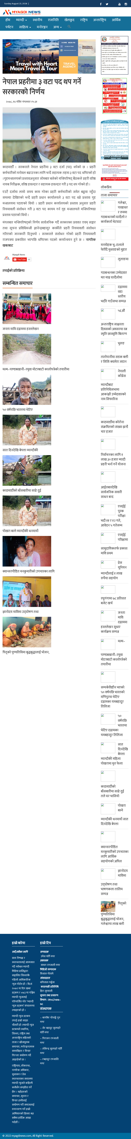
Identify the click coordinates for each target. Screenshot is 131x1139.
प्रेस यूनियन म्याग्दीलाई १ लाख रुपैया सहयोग (114, 570)
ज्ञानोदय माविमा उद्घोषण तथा (21, 612)
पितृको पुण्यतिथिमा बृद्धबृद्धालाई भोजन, (26, 652)
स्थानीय (37, 20)
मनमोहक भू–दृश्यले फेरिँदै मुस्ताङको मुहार (114, 247)
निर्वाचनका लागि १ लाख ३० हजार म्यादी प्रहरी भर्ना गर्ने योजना (113, 459)
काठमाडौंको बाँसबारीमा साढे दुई (22, 491)
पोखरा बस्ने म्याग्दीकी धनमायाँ (20, 531)
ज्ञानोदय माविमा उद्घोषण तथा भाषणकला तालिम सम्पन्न (114, 882)
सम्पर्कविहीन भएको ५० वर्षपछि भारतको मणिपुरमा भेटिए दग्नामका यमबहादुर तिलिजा (113, 697)
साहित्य (24, 27)
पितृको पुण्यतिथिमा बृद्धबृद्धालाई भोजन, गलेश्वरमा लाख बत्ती (113, 914)
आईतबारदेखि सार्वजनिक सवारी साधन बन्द (111, 492)
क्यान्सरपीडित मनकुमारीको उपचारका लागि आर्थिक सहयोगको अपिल (114, 854)
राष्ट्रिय (84, 20)
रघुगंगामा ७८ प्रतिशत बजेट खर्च (113, 601)
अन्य (56, 27)
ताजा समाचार (109, 195)
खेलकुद (69, 20)
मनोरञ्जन (42, 27)
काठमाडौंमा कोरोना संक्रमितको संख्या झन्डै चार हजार (114, 427)
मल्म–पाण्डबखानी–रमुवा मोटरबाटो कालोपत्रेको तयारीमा (36, 369)
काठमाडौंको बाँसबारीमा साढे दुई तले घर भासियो (112, 791)
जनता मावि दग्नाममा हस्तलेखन (21, 329)
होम (7, 20)
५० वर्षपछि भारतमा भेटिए (18, 410)
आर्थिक (116, 20)
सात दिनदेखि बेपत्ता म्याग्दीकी (20, 450)
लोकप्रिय (106, 187)
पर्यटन (9, 27)
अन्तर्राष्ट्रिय (99, 20)
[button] (69, 27)
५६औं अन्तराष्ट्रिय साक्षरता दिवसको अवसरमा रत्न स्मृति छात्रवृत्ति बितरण (114, 322)
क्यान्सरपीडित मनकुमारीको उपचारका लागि (29, 571)
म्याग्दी (20, 20)
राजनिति (53, 20)
